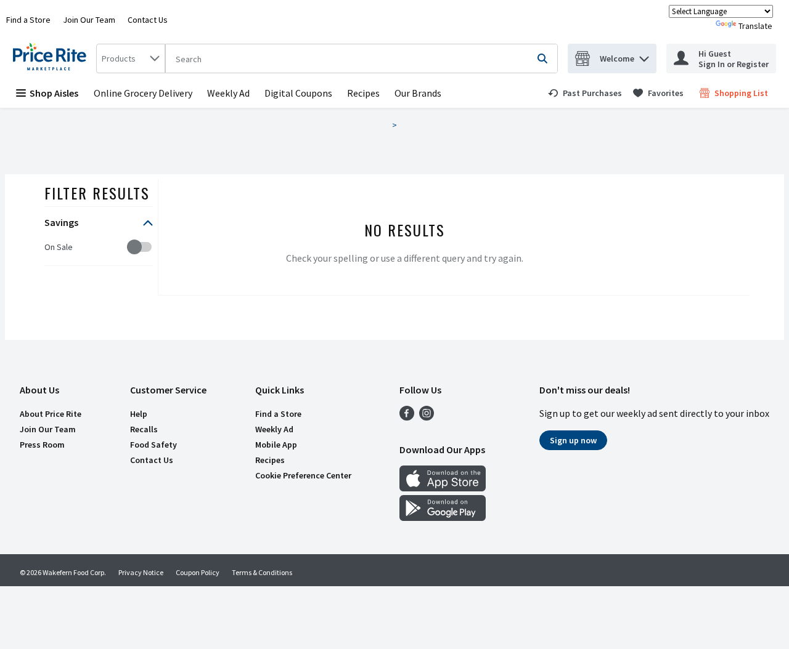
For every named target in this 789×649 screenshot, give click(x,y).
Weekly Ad (228, 93)
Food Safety (153, 444)
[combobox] (130, 58)
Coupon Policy (197, 572)
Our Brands (417, 93)
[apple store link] (442, 488)
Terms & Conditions (262, 572)
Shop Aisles (54, 93)
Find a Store (28, 19)
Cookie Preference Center (303, 475)
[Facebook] (406, 417)
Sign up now (573, 440)
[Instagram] (426, 417)
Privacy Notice (140, 572)
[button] (644, 55)
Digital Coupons (298, 93)
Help (138, 413)
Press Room (42, 444)
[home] (52, 58)
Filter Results (97, 193)
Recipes (363, 93)
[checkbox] (51, 247)
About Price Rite (50, 413)
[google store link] (442, 517)
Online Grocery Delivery (143, 93)
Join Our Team (89, 19)
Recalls (144, 429)
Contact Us (148, 19)
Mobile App (276, 444)
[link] (585, 93)
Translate (755, 25)
